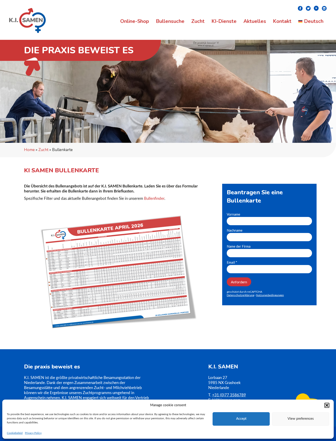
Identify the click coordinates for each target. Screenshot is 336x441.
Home (29, 149)
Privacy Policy (33, 433)
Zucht (43, 149)
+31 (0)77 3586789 (229, 395)
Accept (241, 418)
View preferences (301, 418)
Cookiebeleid (15, 433)
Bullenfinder (154, 198)
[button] (327, 405)
